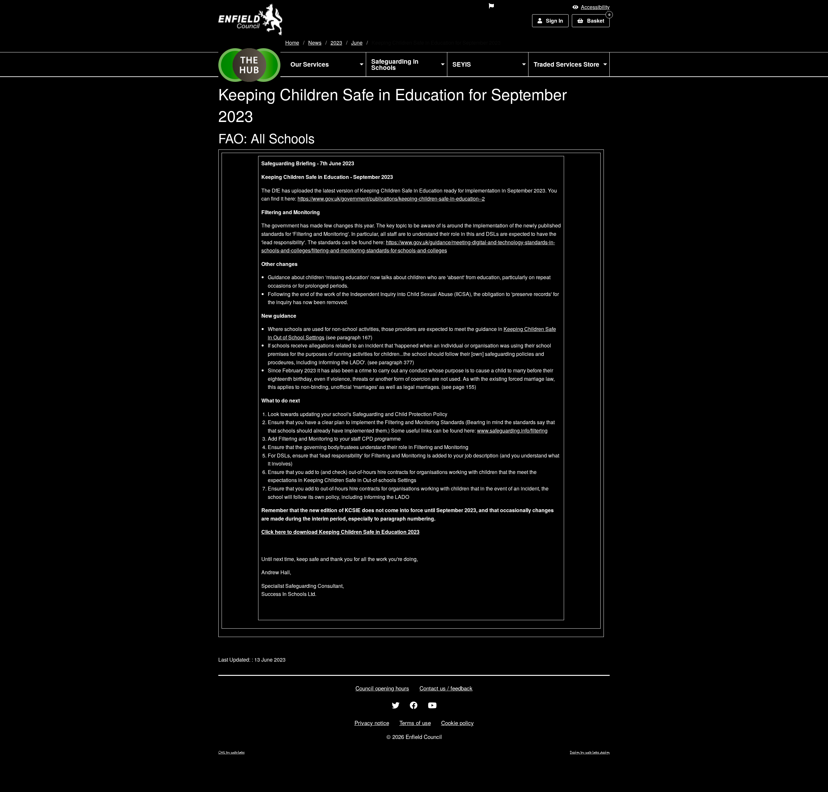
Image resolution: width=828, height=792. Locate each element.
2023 (336, 42)
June (357, 42)
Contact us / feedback (446, 688)
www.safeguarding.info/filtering (512, 430)
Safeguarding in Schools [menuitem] (395, 64)
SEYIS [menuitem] (461, 64)
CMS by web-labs (231, 752)
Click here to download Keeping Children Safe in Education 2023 (340, 531)
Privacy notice (371, 723)
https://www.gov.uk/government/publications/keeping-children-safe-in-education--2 (391, 198)
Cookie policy (457, 723)
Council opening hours (382, 688)
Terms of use (415, 723)
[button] (591, 7)
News (314, 42)
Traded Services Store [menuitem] (566, 64)
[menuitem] (445, 5)
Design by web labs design (590, 752)
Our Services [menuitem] (309, 64)
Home (292, 42)
